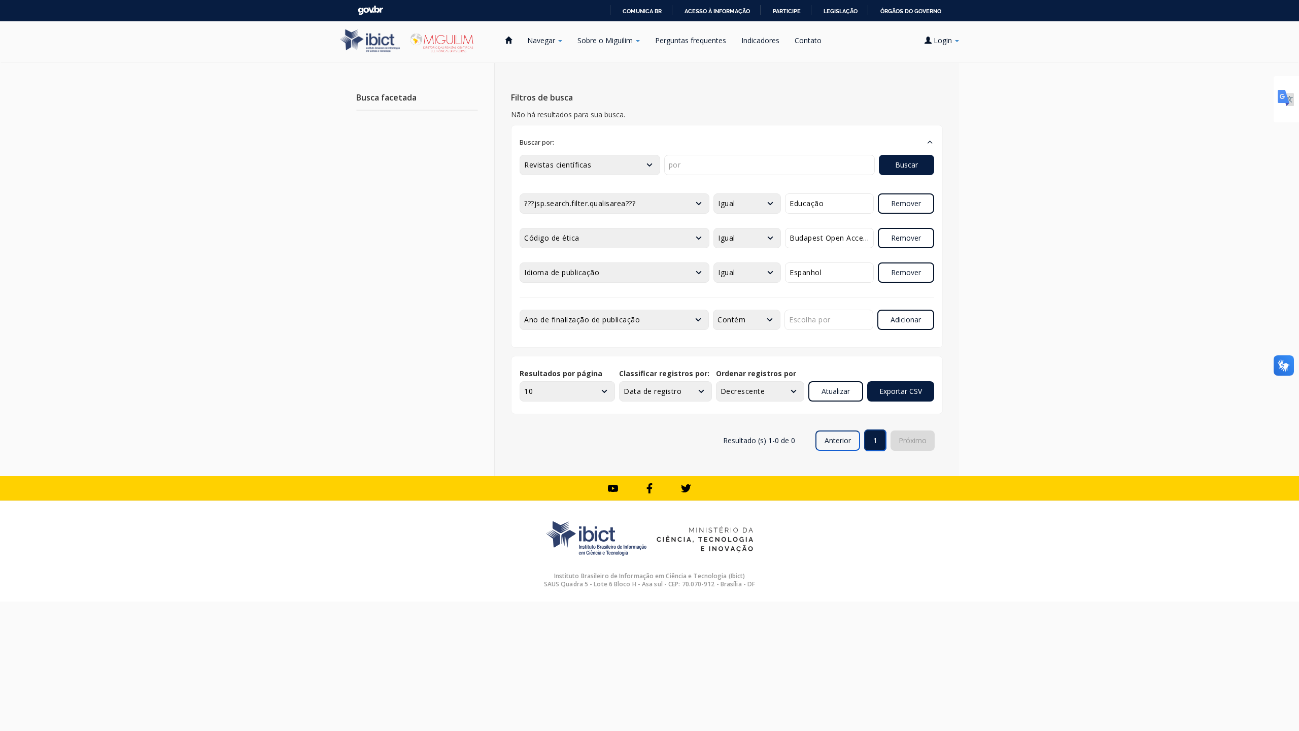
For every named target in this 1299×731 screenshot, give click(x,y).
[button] (727, 142)
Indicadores (760, 40)
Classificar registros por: (664, 373)
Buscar (906, 165)
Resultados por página (561, 373)
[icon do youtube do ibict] (613, 488)
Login (943, 40)
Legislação (841, 11)
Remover (906, 203)
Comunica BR (642, 11)
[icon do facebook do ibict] (649, 488)
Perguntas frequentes (690, 40)
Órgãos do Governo (910, 11)
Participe (787, 11)
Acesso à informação (717, 11)
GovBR (370, 10)
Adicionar (906, 319)
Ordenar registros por (756, 373)
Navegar (542, 40)
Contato (808, 40)
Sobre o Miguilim (606, 40)
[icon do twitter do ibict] (686, 488)
